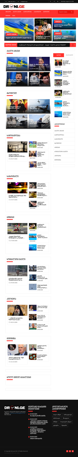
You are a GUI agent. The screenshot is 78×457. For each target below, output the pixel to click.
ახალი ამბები (17, 11)
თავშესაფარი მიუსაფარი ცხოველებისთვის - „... (42, 226)
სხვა (13, 15)
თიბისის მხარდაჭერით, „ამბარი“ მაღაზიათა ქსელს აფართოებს (37, 45)
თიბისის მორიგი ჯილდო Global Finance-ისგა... (41, 247)
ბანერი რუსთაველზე (36, 438)
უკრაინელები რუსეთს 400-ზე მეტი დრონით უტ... (38, 107)
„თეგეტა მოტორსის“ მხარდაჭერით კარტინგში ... (17, 237)
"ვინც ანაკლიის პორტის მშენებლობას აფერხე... (41, 154)
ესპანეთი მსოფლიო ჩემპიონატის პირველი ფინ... (42, 144)
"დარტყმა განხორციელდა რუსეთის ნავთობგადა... (15, 80)
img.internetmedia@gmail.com (17, 413)
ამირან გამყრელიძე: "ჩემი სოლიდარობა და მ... (16, 358)
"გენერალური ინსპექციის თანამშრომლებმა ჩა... (41, 204)
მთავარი (8, 11)
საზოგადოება (27, 11)
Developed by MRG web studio (12, 453)
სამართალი (37, 11)
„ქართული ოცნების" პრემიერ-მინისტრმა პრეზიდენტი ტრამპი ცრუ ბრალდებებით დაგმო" (39, 422)
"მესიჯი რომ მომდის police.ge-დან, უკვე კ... (42, 307)
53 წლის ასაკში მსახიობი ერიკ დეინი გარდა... (42, 326)
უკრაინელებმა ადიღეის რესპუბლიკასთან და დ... (16, 279)
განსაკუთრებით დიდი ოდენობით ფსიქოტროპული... (42, 185)
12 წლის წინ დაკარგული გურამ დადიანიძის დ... (39, 80)
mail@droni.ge (24, 1)
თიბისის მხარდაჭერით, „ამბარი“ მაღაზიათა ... (42, 236)
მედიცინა (57, 160)
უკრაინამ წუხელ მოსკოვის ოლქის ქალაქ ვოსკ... (41, 268)
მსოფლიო (46, 11)
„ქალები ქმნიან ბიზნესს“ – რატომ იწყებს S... (41, 164)
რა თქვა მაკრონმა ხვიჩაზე (37, 415)
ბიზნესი (7, 15)
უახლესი (58, 55)
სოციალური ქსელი (61, 151)
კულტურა (57, 155)
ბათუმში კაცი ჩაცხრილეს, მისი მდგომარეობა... (17, 196)
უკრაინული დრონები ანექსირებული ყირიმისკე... (15, 122)
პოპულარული (69, 55)
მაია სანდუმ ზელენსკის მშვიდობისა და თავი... (14, 107)
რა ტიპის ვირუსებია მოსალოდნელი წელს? (42, 356)
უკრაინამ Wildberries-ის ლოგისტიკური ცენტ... (42, 277)
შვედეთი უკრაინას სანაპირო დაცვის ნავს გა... (15, 65)
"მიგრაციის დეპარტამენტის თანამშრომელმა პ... (42, 194)
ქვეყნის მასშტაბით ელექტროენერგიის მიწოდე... (17, 155)
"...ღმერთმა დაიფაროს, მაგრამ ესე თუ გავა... (16, 318)
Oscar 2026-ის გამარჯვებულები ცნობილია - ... (41, 317)
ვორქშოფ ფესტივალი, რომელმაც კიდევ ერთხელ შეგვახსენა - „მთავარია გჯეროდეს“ (38, 431)
